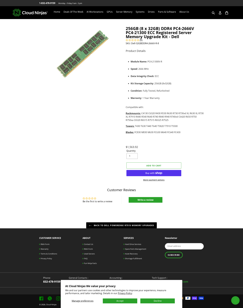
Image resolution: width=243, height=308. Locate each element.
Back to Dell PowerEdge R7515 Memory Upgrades (123, 225)
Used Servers (89, 253)
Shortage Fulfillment (133, 258)
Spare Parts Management (135, 249)
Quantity (131, 150)
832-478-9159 (51, 281)
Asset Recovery (131, 253)
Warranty (44, 249)
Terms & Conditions (48, 253)
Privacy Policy (125, 293)
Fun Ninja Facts (90, 263)
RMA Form (45, 244)
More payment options (154, 180)
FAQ (85, 258)
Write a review (146, 199)
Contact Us (88, 244)
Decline (158, 300)
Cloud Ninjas (51, 304)
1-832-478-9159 (47, 3)
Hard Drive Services (133, 244)
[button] (132, 40)
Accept (120, 300)
